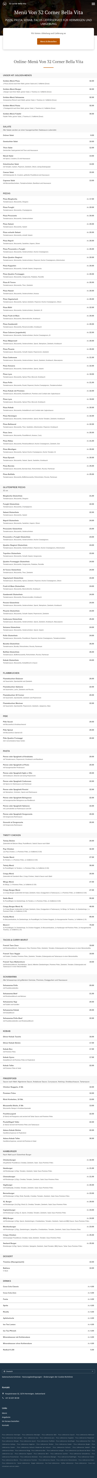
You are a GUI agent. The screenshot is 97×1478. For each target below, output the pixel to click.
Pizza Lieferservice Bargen (82, 1444)
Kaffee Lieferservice (67, 1463)
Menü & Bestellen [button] (48, 41)
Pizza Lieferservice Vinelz (86, 1460)
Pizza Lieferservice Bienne (10, 1460)
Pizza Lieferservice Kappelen (65, 1438)
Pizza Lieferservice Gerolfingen (65, 1441)
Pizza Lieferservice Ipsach (28, 1441)
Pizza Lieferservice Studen (63, 1444)
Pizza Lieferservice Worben (45, 1444)
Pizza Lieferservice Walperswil (84, 1438)
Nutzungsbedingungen (32, 1377)
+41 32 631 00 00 (12, 1398)
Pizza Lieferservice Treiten (86, 1457)
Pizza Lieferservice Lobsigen (55, 1450)
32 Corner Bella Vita (17, 3)
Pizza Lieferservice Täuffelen (46, 1441)
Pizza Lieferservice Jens (47, 1438)
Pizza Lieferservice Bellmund (85, 1435)
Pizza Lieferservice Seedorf (81, 1447)
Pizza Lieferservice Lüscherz (59, 1453)
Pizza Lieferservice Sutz (31, 1438)
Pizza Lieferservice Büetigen (47, 1457)
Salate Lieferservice (24, 1463)
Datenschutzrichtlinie (11, 1377)
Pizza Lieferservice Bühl (49, 1435)
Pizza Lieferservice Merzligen (31, 1435)
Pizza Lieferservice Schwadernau (80, 1453)
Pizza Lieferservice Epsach (66, 1435)
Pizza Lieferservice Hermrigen (11, 1435)
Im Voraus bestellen (10, 1421)
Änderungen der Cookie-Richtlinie (58, 1377)
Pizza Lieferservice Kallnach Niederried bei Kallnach (34, 1447)
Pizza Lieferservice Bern (41, 1453)
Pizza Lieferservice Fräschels (28, 1460)
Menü (4, 1413)
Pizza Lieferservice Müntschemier (66, 1460)
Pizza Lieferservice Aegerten (26, 1444)
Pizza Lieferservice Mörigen (10, 1441)
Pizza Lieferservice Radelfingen (67, 1457)
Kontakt (5, 1425)
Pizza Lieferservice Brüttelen (29, 1457)
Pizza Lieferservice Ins (9, 1463)
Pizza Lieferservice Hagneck (23, 1453)
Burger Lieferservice (37, 1463)
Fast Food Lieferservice (52, 1463)
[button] (93, 4)
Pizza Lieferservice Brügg (22, 1450)
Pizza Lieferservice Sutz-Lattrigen (12, 1438)
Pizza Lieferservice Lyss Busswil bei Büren (77, 1450)
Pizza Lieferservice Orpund (47, 1460)
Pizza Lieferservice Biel (38, 1450)
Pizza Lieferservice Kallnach (61, 1447)
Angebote (6, 1417)
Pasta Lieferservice (81, 1463)
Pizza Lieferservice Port (83, 1441)
